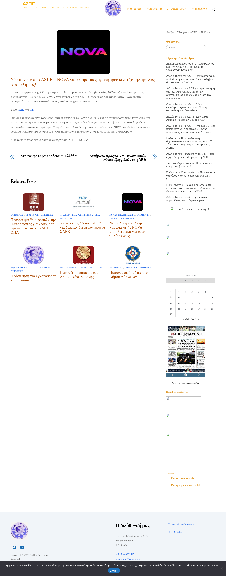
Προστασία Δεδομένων (181, 524)
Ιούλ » (195, 319)
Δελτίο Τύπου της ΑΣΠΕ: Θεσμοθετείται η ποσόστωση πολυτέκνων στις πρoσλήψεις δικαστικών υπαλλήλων (190, 79)
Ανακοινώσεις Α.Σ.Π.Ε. (73, 214)
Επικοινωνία (199, 9)
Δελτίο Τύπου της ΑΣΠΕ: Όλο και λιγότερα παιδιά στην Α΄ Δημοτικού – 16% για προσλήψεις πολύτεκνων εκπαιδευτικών (190, 129)
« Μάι (186, 319)
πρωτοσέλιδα (180, 383)
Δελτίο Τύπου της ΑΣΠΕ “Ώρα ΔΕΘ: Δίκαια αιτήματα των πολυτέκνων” (187, 118)
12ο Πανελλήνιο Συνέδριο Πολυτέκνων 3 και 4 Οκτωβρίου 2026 (189, 165)
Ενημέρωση (154, 9)
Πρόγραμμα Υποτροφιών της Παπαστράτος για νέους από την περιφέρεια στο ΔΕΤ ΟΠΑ (33, 226)
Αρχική (116, 9)
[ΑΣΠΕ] (19, 538)
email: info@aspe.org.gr (128, 558)
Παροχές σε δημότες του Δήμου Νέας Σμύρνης (79, 274)
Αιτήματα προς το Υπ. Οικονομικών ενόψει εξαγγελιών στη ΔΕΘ (118, 158)
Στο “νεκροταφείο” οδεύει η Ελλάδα (48, 156)
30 (171, 314)
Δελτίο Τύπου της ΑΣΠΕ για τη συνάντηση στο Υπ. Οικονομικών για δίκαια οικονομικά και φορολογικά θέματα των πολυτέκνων (190, 93)
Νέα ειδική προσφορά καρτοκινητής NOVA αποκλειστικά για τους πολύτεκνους (127, 229)
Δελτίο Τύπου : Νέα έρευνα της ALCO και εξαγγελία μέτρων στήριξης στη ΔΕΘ (190, 155)
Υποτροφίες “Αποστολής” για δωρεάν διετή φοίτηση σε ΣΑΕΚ (83, 227)
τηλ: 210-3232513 (125, 554)
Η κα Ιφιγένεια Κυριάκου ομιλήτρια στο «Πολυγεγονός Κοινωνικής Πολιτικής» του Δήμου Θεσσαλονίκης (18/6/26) (190, 188)
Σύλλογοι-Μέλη (176, 9)
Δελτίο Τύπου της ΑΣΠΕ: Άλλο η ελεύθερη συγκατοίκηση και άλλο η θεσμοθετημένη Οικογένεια (186, 107)
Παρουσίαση (134, 9)
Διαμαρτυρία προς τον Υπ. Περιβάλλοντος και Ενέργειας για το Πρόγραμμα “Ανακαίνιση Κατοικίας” (190, 67)
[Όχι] (221, 568)
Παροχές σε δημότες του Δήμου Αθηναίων (128, 274)
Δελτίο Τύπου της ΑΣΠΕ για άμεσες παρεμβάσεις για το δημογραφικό (186, 199)
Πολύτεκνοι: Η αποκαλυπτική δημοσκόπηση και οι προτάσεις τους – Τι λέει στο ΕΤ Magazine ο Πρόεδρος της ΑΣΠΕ (189, 143)
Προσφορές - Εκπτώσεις (39, 214)
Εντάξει (114, 570)
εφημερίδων (194, 383)
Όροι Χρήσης (175, 532)
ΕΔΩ (21, 109)
